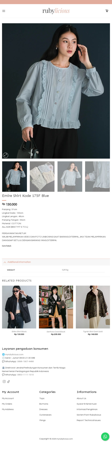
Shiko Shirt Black (19, 332)
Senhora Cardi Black (56, 332)
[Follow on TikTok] (8, 381)
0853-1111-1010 (25, 375)
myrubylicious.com (14, 354)
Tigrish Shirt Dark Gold (93, 332)
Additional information (19, 262)
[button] (3, 11)
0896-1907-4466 (25, 361)
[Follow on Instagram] (4, 381)
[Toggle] (4, 262)
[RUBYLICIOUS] (56, 11)
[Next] (104, 91)
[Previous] (7, 91)
